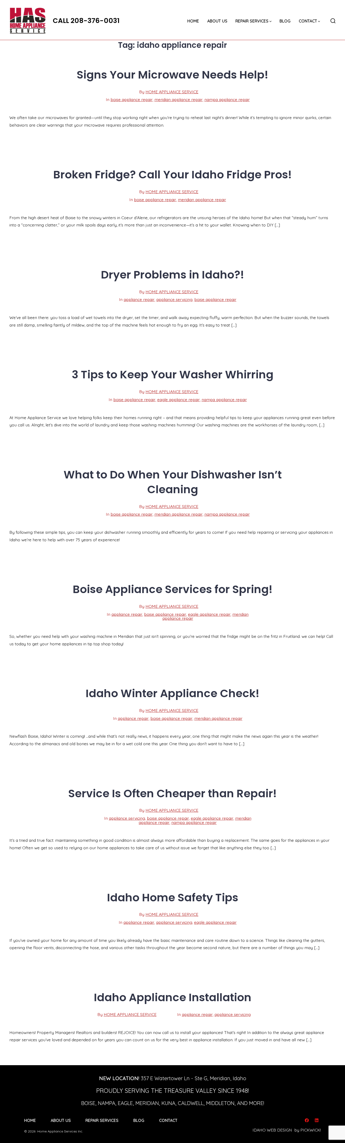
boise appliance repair (132, 99)
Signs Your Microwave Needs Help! (172, 74)
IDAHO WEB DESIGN (272, 1129)
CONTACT (308, 20)
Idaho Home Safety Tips (172, 897)
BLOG (285, 20)
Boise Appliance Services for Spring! (172, 589)
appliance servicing (174, 299)
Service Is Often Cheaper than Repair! (172, 793)
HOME (193, 20)
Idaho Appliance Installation (172, 997)
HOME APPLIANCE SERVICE (172, 91)
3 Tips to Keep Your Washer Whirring (172, 374)
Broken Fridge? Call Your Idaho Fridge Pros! (172, 174)
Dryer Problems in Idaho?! (172, 274)
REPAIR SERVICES (251, 20)
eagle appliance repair (178, 399)
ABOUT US (217, 20)
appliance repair (139, 299)
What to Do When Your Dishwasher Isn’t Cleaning (173, 482)
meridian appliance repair (178, 99)
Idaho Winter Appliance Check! (172, 693)
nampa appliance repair (227, 99)
